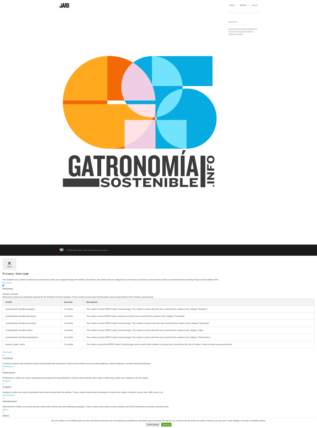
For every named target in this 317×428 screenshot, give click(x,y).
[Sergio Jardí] (61, 250)
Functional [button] (7, 352)
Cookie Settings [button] (152, 425)
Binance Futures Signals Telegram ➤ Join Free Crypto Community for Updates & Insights (242, 31)
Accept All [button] (166, 425)
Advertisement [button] (8, 395)
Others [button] (5, 410)
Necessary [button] (7, 283)
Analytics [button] (6, 381)
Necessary (7, 289)
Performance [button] (8, 366)
